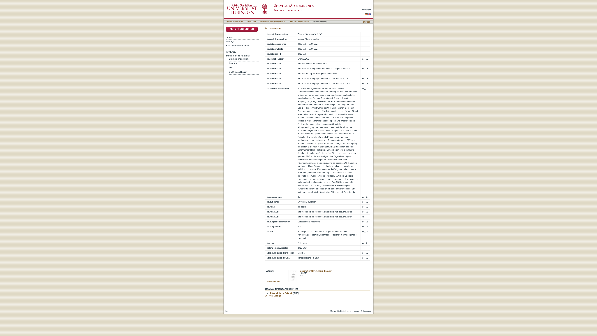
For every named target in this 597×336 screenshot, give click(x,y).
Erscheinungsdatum (239, 59)
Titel (231, 67)
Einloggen (366, 10)
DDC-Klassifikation (238, 72)
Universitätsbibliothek (339, 311)
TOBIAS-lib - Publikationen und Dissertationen (266, 22)
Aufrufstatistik (273, 281)
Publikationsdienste (235, 22)
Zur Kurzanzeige (273, 28)
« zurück (365, 22)
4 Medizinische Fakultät (299, 22)
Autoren (233, 63)
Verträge (230, 41)
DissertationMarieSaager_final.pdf (316, 271)
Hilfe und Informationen (237, 45)
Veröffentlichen (241, 29)
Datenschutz (366, 311)
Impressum (354, 311)
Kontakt (229, 37)
